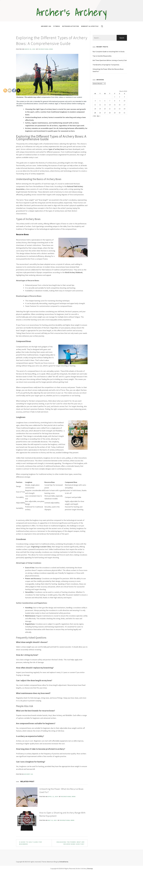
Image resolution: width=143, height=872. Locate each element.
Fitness (56, 26)
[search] (101, 26)
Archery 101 (46, 26)
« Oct (94, 116)
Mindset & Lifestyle (89, 26)
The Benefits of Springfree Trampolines (106, 65)
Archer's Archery (71, 12)
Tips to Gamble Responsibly (102, 56)
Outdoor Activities (70, 26)
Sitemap (90, 868)
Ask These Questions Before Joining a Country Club (110, 60)
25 (95, 113)
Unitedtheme (63, 862)
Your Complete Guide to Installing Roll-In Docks (109, 52)
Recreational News (46, 49)
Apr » (98, 116)
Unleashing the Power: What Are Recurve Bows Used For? (70, 843)
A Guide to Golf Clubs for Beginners (30, 843)
